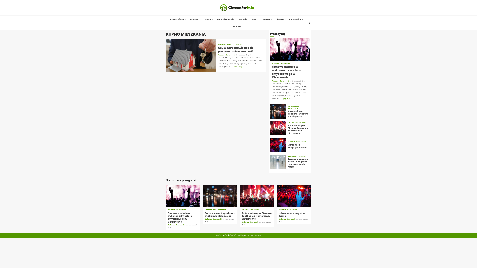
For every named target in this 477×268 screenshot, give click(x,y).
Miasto (208, 19)
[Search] (309, 23)
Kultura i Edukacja (225, 19)
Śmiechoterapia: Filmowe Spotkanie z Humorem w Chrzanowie (278, 128)
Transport (195, 19)
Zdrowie (243, 19)
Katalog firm (295, 19)
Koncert (275, 63)
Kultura (291, 122)
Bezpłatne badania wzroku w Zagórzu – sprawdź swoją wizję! (278, 162)
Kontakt (237, 26)
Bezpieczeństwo (176, 19)
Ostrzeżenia (293, 108)
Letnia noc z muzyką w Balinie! (278, 145)
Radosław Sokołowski (226, 55)
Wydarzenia (285, 63)
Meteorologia (294, 106)
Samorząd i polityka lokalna (229, 44)
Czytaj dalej (237, 66)
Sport (255, 19)
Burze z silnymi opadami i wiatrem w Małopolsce (278, 111)
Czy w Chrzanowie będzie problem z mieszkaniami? (191, 55)
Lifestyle (280, 19)
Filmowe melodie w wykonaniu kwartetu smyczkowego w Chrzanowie (290, 49)
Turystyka (265, 19)
